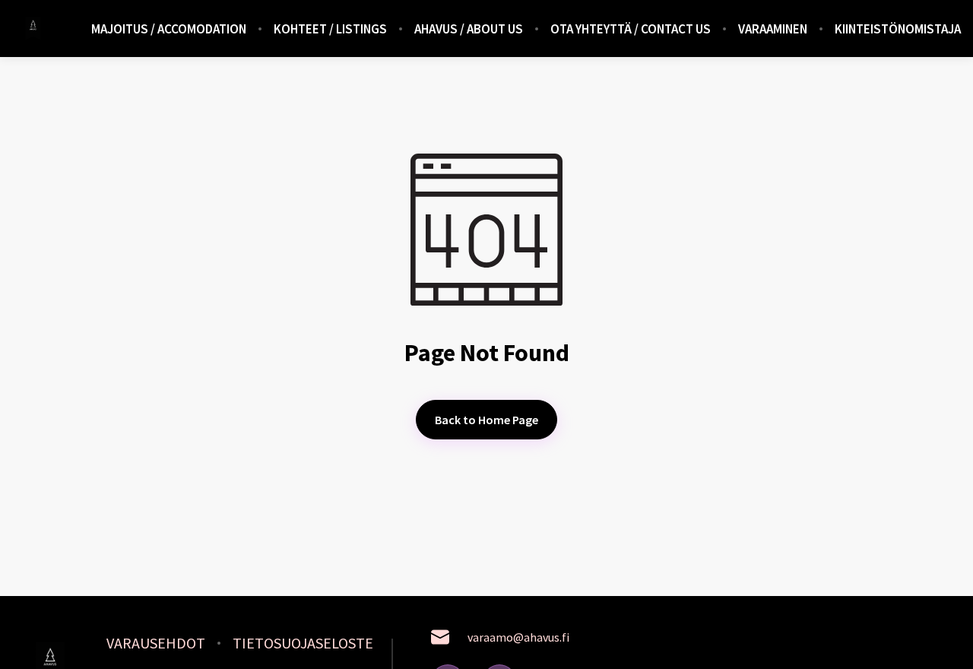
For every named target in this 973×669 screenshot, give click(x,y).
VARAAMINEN (772, 28)
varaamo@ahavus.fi (518, 637)
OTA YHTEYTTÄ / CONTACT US (630, 28)
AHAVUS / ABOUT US (468, 28)
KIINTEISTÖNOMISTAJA (898, 28)
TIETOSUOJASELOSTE (303, 643)
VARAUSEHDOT (155, 643)
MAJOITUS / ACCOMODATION (168, 28)
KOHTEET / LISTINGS (330, 28)
